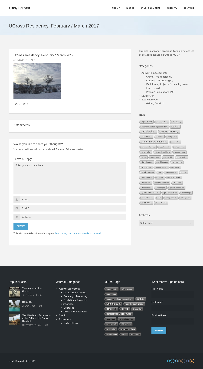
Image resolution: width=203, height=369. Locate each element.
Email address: (159, 315)
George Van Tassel (162, 182)
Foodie (184, 172)
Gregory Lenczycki (170, 193)
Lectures (151, 88)
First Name (157, 288)
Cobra (144, 157)
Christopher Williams (163, 152)
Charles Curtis (165, 147)
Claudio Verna (180, 152)
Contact (188, 8)
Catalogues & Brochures (154, 141)
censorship (176, 142)
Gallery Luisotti (174, 177)
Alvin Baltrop (176, 122)
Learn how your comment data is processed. (78, 233)
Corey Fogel (155, 157)
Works (130, 8)
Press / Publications (157, 92)
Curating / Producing (158, 80)
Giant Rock (177, 182)
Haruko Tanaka (147, 198)
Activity (172, 8)
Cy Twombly (168, 157)
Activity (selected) (151, 73)
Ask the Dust (148, 131)
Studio (145, 95)
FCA (160, 172)
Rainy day (27, 302)
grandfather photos (150, 192)
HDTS (159, 198)
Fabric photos (148, 172)
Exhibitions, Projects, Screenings (164, 84)
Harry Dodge (186, 193)
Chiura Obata (179, 147)
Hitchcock (146, 203)
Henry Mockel (171, 198)
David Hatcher (147, 162)
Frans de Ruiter (147, 177)
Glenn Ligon (161, 187)
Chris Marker (146, 152)
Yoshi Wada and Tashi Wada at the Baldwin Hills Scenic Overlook (36, 318)
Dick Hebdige (146, 167)
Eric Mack (175, 167)
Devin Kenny (177, 162)
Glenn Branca (146, 187)
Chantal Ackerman (148, 147)
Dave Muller (182, 157)
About (116, 8)
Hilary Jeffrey (185, 198)
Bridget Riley (172, 137)
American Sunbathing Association (154, 127)
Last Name (157, 302)
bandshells (147, 136)
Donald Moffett (161, 167)
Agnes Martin (147, 122)
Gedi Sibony (146, 182)
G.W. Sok (160, 177)
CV (178, 54)
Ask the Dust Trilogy (169, 131)
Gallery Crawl (153, 103)
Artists (175, 126)
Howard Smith (161, 203)
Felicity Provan (171, 172)
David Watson (162, 162)
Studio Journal (151, 8)
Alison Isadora (162, 122)
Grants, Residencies (157, 76)
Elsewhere (147, 99)
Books (160, 136)
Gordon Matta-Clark (177, 187)
